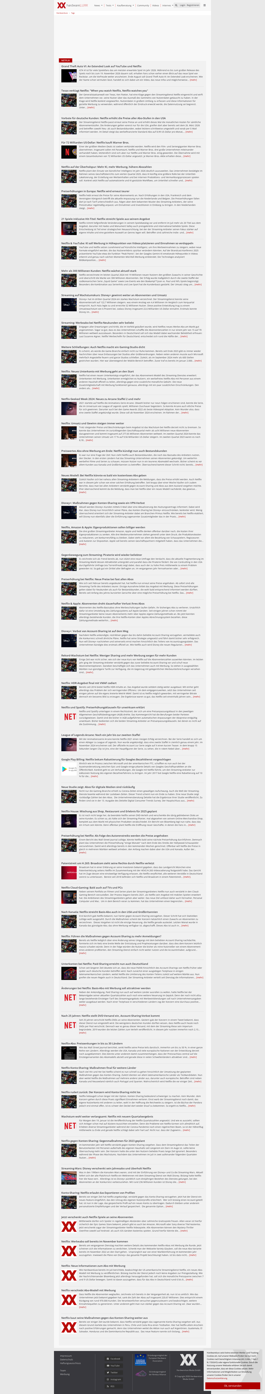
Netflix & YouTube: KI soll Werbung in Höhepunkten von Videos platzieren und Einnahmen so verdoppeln (127, 243)
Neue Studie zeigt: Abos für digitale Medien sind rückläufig (98, 787)
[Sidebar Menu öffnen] (204, 5)
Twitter (114, 1372)
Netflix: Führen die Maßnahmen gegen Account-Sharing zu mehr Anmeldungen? (111, 936)
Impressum (66, 1355)
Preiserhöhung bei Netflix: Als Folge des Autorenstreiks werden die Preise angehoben (114, 835)
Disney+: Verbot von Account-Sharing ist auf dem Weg (94, 631)
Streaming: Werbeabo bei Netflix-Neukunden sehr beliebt (97, 322)
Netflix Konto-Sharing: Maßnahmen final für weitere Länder (98, 1068)
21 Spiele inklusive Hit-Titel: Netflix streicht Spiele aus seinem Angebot (105, 219)
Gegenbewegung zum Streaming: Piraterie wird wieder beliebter (101, 555)
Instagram (116, 1379)
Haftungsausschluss (70, 1363)
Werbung (65, 1374)
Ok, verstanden (233, 1385)
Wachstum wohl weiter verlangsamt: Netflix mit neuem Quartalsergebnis (107, 1116)
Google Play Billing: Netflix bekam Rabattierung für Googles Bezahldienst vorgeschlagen (116, 759)
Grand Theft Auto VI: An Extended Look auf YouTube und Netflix (101, 66)
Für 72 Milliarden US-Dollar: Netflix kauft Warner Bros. (95, 142)
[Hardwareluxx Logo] (72, 5)
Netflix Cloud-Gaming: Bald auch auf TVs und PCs (92, 887)
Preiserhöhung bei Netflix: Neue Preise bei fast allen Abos (97, 579)
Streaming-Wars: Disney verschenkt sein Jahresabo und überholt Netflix (106, 1168)
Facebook (115, 1358)
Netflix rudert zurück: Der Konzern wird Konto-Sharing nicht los (100, 1092)
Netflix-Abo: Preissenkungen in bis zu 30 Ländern (92, 1043)
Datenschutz (66, 1359)
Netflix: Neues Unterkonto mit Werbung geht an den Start (97, 371)
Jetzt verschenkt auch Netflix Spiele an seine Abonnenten (97, 1217)
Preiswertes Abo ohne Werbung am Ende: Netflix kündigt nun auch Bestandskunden (114, 451)
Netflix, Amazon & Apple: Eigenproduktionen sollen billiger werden (103, 527)
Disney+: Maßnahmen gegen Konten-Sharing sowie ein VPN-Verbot (103, 503)
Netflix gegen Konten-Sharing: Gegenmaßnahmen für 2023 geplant (103, 1141)
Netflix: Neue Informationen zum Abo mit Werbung (93, 1266)
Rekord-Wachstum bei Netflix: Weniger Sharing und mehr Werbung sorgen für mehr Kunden (119, 655)
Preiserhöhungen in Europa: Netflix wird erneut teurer (95, 191)
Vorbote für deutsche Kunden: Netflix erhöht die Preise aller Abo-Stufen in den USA (113, 118)
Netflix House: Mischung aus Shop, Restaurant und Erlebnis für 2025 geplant (109, 811)
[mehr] (193, 79)
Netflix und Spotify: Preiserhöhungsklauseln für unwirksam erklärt (103, 707)
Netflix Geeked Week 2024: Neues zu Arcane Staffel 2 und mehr (101, 399)
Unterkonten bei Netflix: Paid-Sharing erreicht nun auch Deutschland (104, 964)
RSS (112, 1386)
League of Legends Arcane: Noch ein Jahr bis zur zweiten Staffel (100, 735)
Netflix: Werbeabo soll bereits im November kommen (94, 1241)
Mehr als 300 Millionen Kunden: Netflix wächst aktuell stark (98, 271)
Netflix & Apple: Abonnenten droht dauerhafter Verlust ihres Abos (102, 603)
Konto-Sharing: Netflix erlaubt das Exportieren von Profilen (98, 1192)
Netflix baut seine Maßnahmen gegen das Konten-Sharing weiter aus (104, 1318)
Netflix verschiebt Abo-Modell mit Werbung (88, 1290)
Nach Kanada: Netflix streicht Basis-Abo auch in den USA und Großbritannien (109, 912)
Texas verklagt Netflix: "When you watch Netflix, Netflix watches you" (104, 90)
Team (63, 1370)
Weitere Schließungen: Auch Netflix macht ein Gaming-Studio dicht (103, 347)
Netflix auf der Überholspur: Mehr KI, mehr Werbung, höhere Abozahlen (106, 167)
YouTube (115, 1365)
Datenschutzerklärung (217, 1378)
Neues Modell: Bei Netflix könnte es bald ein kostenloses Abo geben (103, 475)
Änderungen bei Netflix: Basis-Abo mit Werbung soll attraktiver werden (106, 988)
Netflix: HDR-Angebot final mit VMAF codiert (89, 683)
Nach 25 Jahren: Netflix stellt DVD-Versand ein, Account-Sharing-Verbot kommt (110, 1015)
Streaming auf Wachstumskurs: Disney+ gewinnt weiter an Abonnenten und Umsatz (114, 295)
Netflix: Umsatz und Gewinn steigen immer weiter (92, 423)
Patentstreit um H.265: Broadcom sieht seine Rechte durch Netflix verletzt (107, 863)
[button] (102, 5)
